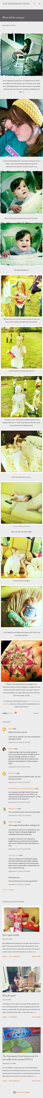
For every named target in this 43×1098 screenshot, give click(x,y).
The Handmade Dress (16, 3)
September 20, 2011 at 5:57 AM (19, 767)
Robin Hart (12, 773)
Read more (36, 956)
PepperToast (12, 808)
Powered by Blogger (23, 1092)
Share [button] (36, 713)
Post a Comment (8, 890)
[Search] (34, 3)
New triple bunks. (10, 934)
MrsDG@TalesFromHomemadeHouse (21, 788)
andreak (11, 749)
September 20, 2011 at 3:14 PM (19, 802)
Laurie (10, 729)
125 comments (14, 1081)
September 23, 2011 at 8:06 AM (19, 871)
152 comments (14, 956)
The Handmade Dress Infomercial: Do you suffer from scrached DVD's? (20, 1057)
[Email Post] (15, 713)
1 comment (13, 1017)
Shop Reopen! (9, 995)
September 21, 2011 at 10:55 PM (19, 815)
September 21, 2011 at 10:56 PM (19, 849)
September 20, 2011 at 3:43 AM (19, 742)
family (10, 713)
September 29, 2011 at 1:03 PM (19, 884)
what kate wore (13, 855)
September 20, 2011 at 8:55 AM (19, 782)
